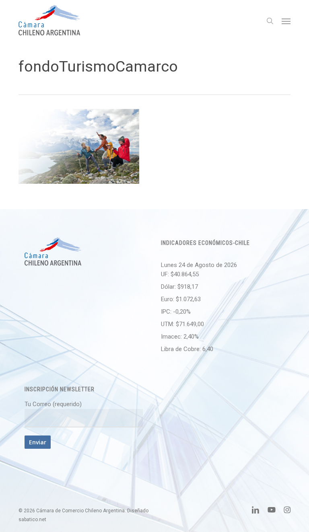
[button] (286, 21)
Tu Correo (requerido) (53, 404)
